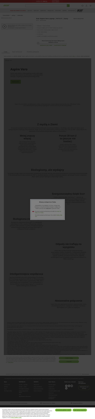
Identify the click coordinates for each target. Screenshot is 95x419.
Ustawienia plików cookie (63, 410)
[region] (47, 413)
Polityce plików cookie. (16, 417)
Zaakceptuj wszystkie (80, 410)
